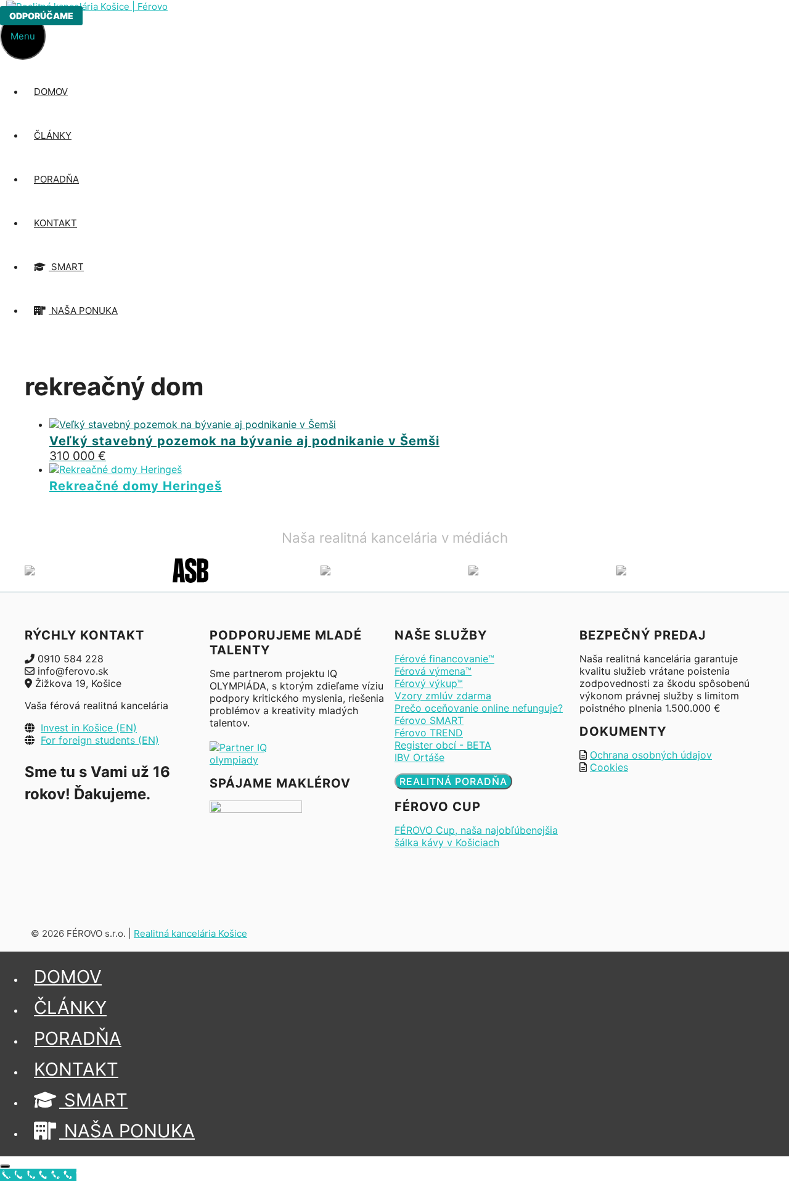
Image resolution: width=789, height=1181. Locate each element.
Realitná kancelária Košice (190, 933)
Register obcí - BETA (442, 745)
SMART (66, 267)
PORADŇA (56, 179)
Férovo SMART (429, 720)
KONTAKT (55, 223)
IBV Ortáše (419, 757)
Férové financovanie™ (444, 658)
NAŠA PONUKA (83, 310)
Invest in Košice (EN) (89, 728)
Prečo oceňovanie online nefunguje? (478, 708)
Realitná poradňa (453, 781)
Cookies (609, 767)
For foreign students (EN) (100, 740)
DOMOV (51, 91)
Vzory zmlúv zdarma (442, 695)
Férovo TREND (428, 732)
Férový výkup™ (428, 683)
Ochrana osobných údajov (651, 755)
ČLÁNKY (53, 135)
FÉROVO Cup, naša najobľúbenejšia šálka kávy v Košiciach (476, 836)
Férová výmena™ (433, 671)
